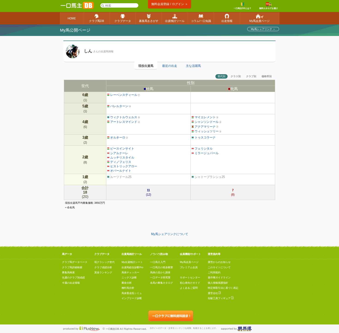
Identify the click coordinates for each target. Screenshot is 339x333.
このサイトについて (219, 267)
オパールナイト (120, 170)
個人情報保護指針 (218, 282)
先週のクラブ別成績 (73, 277)
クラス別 (236, 76)
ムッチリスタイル (121, 157)
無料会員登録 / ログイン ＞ (169, 4)
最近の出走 (169, 66)
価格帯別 (267, 76)
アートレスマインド (123, 122)
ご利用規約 (214, 272)
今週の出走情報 (71, 282)
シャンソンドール (206, 122)
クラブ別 (251, 76)
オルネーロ (117, 137)
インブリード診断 (132, 298)
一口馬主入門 (157, 262)
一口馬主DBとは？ (242, 8)
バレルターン (118, 106)
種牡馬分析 (128, 287)
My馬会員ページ (189, 262)
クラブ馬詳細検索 (72, 267)
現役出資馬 (145, 66)
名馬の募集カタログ (161, 282)
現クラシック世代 (104, 262)
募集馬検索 (68, 272)
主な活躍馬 (193, 66)
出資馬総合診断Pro (132, 267)
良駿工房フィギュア (219, 298)
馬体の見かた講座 (160, 272)
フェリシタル (203, 148)
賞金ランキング (103, 272)
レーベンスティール (123, 95)
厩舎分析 (127, 282)
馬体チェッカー (130, 272)
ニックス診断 (129, 277)
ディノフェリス (120, 162)
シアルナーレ (118, 153)
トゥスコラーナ (205, 137)
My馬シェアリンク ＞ (263, 29)
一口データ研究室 (160, 277)
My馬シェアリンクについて (169, 234)
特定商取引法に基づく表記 (223, 287)
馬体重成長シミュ (132, 293)
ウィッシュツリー (206, 131)
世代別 (221, 76)
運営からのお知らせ (219, 262)
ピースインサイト (121, 148)
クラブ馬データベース (74, 262)
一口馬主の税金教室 (161, 267)
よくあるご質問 (189, 287)
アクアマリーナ (205, 126)
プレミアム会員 (189, 267)
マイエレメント (205, 117)
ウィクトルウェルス (123, 117)
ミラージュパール (206, 153)
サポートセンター (190, 277)
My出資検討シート (132, 262)
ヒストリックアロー (123, 166)
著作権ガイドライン (219, 277)
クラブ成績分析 (103, 267)
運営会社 (213, 293)
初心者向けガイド (190, 282)
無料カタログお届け (268, 8)
